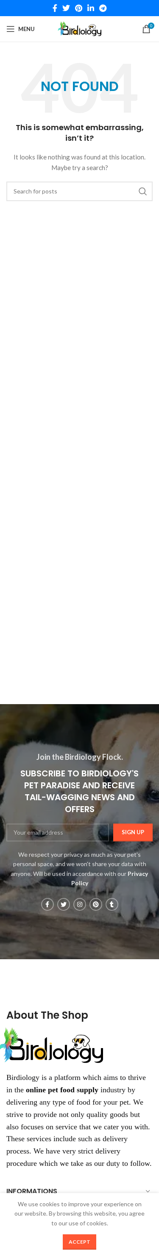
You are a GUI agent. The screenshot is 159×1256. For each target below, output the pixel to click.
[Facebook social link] (55, 8)
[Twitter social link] (66, 8)
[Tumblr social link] (112, 904)
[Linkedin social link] (91, 8)
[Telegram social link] (103, 8)
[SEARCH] (143, 191)
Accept (79, 1242)
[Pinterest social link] (79, 8)
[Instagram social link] (79, 904)
